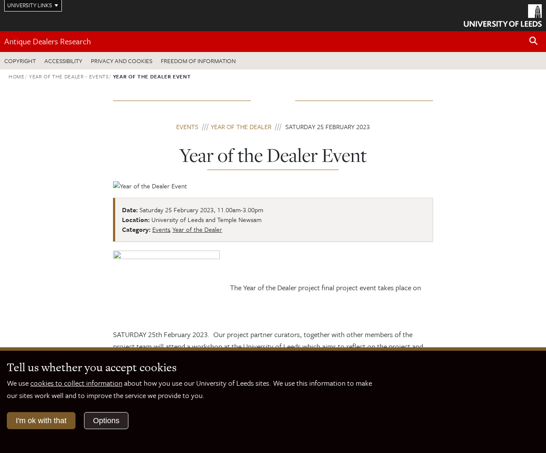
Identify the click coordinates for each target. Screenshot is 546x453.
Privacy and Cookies (121, 60)
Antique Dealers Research (47, 41)
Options (106, 420)
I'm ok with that (41, 420)
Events (187, 126)
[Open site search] (533, 41)
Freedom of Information (198, 60)
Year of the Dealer (241, 126)
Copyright (20, 60)
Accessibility (63, 60)
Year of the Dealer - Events (69, 76)
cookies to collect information (76, 383)
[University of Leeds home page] (503, 14)
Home (17, 76)
